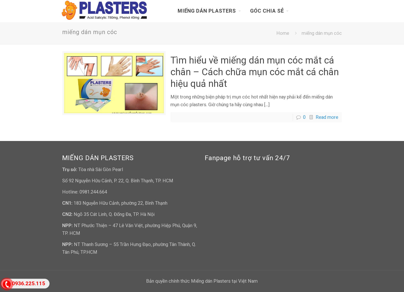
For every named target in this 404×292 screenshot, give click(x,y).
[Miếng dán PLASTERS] (104, 11)
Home (282, 33)
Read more (327, 117)
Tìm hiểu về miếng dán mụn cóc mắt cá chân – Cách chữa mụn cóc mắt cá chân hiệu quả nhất (254, 72)
